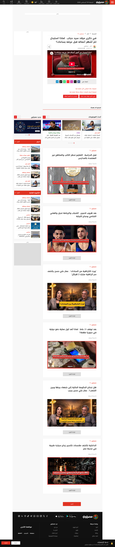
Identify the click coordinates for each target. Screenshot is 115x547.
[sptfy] (25, 516)
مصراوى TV (80, 34)
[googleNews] (19, 516)
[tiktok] (28, 516)
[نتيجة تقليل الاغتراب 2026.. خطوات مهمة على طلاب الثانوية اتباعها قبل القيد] (35, 175)
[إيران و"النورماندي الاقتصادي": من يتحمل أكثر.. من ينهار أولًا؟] (35, 157)
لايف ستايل (95, 536)
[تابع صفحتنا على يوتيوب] (68, 81)
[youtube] (38, 516)
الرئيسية (94, 34)
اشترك (5, 543)
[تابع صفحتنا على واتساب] (64, 81)
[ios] (60, 516)
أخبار (88, 34)
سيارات (76, 533)
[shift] (20, 533)
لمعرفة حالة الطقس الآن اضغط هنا (85, 88)
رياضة (96, 533)
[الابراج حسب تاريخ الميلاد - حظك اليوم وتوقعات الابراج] (27, 126)
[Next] (44, 117)
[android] (71, 516)
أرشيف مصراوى (49, 3)
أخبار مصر (27, 164)
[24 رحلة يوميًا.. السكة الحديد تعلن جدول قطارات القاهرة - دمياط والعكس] (35, 166)
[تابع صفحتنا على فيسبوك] (78, 81)
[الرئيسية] (102, 2)
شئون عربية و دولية (25, 155)
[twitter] (44, 516)
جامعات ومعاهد (26, 147)
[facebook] (47, 516)
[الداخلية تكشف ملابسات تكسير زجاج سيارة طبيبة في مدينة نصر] (71, 472)
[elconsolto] (26, 533)
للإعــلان (11, 3)
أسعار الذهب (18, 3)
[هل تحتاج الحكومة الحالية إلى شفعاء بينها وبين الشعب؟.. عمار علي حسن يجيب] (71, 413)
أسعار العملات (26, 3)
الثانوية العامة (34, 192)
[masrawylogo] (88, 517)
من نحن (56, 527)
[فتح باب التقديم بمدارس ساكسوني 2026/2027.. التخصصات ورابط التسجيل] (35, 234)
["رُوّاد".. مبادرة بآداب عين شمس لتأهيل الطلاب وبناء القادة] (35, 149)
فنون (77, 530)
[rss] (22, 516)
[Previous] (47, 117)
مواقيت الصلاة (41, 3)
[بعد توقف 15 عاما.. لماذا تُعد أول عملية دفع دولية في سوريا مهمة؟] (71, 355)
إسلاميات (76, 536)
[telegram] (31, 516)
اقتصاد (96, 530)
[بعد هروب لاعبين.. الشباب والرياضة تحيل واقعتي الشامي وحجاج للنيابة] (71, 239)
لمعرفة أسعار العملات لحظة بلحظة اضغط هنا (83, 92)
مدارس (28, 215)
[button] (112, 2)
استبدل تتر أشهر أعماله (70, 96)
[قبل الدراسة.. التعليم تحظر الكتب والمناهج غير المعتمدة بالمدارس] (71, 181)
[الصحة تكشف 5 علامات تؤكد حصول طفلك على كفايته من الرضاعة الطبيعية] (35, 183)
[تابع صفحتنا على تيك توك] (60, 81)
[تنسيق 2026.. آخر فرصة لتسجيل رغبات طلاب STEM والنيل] (35, 217)
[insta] (41, 516)
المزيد (71, 504)
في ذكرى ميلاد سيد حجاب (88, 96)
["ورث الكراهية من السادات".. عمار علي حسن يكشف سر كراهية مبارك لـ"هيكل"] (71, 297)
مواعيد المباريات (56, 3)
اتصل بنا (55, 530)
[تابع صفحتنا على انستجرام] (71, 81)
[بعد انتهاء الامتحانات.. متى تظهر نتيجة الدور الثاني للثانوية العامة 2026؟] (35, 226)
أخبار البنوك (75, 527)
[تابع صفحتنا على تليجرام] (57, 81)
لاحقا (15, 543)
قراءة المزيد (72, 200)
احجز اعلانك (55, 533)
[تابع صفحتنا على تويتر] (75, 81)
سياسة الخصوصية (53, 536)
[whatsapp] (34, 516)
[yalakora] (32, 533)
